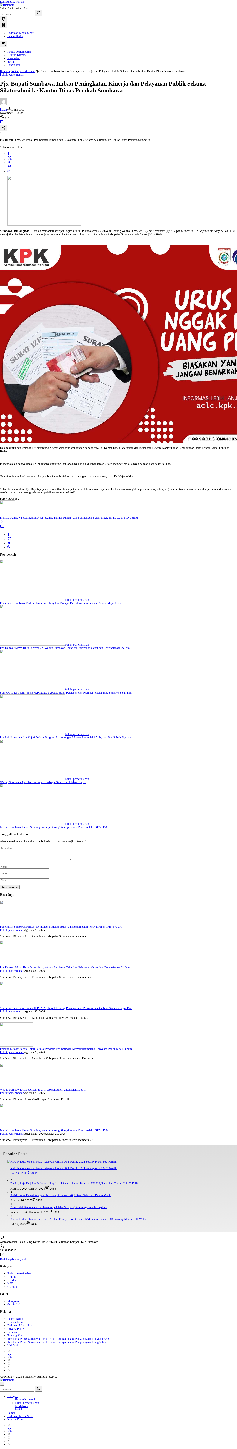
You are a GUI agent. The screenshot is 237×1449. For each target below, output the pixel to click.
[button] (38, 13)
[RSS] (8, 1370)
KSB (10, 1283)
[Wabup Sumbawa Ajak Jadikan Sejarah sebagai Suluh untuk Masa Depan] (32, 779)
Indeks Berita (15, 36)
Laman (11, 1412)
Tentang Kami (15, 1335)
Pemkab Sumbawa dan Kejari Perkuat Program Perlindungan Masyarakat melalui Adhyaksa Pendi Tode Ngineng (66, 737)
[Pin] (9, 167)
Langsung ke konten (12, 1)
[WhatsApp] (8, 171)
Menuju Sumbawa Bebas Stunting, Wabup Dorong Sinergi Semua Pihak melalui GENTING (54, 827)
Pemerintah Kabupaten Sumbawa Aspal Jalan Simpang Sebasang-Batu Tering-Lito (58, 1207)
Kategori (12, 1396)
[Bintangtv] (7, 4)
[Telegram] (8, 162)
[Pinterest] (8, 1360)
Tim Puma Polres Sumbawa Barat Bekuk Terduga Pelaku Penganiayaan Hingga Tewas (58, 1338)
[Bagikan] (3, 128)
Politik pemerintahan (12, 74)
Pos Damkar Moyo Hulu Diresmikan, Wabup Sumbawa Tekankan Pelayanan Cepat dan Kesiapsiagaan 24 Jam (65, 647)
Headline (12, 1280)
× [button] (2, 1383)
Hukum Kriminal (25, 1399)
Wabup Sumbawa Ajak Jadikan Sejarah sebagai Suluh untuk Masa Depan (43, 782)
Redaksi (12, 1332)
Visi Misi (12, 1345)
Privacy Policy (15, 1328)
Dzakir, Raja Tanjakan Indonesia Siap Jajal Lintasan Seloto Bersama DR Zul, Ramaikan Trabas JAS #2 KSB (74, 1183)
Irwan (3, 109)
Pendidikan (21, 1406)
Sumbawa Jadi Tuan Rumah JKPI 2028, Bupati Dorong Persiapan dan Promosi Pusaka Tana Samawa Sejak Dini (66, 692)
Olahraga (12, 1286)
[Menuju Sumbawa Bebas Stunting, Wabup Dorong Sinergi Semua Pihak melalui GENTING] (32, 823)
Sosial (18, 1409)
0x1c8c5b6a (14, 1304)
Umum (11, 1276)
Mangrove (13, 1301)
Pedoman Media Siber (20, 32)
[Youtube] (8, 1363)
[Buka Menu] (3, 25)
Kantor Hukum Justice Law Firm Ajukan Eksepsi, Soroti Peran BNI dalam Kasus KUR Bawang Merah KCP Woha (78, 1219)
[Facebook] (8, 153)
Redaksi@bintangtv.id (13, 1259)
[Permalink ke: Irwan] (3, 104)
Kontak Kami (15, 1322)
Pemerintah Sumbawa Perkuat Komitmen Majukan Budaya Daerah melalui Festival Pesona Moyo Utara (61, 603)
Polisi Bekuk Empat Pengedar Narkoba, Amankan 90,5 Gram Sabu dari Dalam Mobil (60, 1195)
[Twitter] (9, 159)
